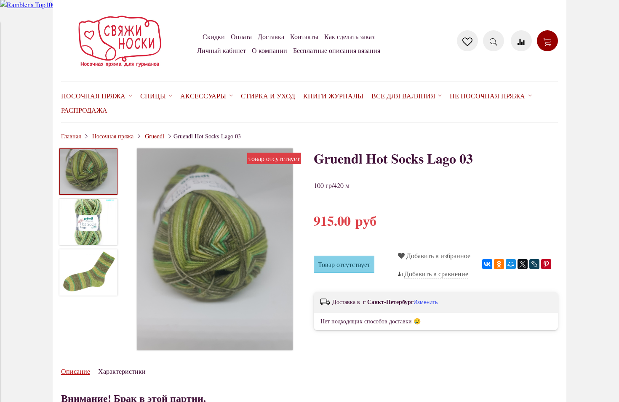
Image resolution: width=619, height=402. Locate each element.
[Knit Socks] (120, 68)
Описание (75, 371)
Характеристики (122, 371)
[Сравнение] (521, 40)
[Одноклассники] (499, 264)
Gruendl (154, 136)
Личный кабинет (221, 50)
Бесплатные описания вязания (336, 50)
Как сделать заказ (349, 36)
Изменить (426, 302)
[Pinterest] (546, 264)
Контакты (304, 36)
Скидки (214, 36)
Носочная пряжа (112, 136)
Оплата (241, 36)
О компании (269, 50)
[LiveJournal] (534, 264)
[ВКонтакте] (487, 264)
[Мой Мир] (511, 264)
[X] (523, 264)
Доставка (271, 36)
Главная (71, 136)
